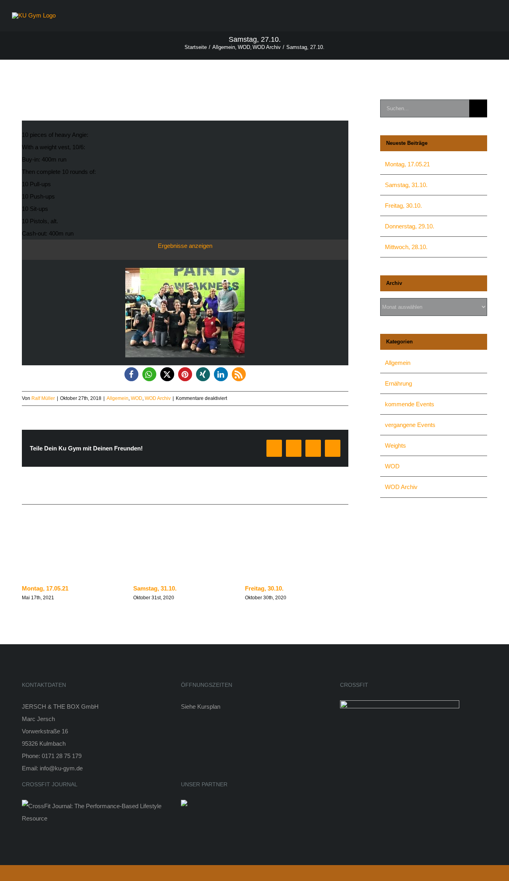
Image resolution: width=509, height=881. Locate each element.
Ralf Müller (43, 398)
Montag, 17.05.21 (45, 588)
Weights (395, 445)
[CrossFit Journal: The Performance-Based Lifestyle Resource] (95, 806)
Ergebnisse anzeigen (185, 245)
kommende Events (409, 404)
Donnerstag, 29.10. (409, 226)
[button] (131, 374)
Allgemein (117, 398)
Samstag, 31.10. (155, 588)
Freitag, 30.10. (264, 588)
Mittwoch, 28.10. (406, 247)
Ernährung (398, 383)
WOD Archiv (158, 398)
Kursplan (208, 706)
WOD (136, 398)
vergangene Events (410, 424)
